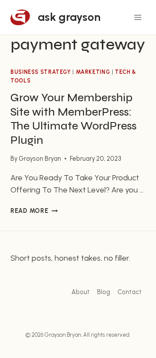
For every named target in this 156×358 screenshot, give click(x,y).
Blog (103, 292)
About (81, 292)
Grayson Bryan (40, 158)
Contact (129, 292)
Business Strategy (40, 72)
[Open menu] (138, 17)
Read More (34, 211)
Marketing (93, 72)
